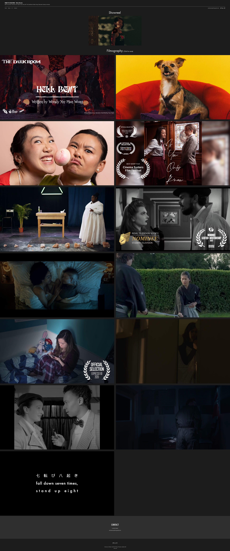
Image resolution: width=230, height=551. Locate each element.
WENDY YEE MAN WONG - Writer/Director (14, 3)
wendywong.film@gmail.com (213, 8)
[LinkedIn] (222, 8)
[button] (139, 44)
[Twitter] (221, 8)
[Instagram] (224, 8)
